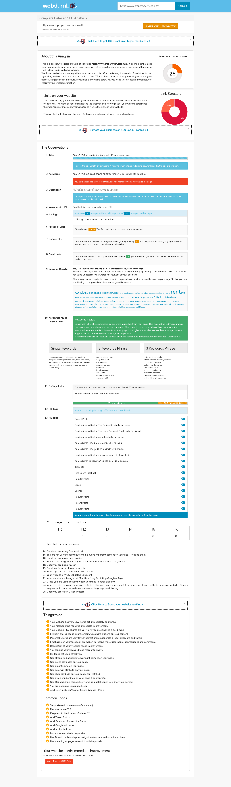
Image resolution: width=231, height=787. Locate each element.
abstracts (155, 301)
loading (127, 293)
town (77, 298)
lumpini (119, 301)
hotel (97, 301)
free (86, 307)
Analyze (182, 6)
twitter (145, 293)
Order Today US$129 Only (59, 761)
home (167, 293)
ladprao (138, 301)
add (174, 297)
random (105, 304)
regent (118, 304)
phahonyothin (164, 301)
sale (87, 298)
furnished (166, 297)
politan (146, 297)
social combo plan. (83, 259)
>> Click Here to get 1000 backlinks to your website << (113, 41)
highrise (149, 304)
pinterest (139, 293)
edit (86, 301)
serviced (105, 301)
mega (149, 301)
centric (137, 304)
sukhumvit (172, 304)
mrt (183, 292)
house (82, 297)
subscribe (178, 301)
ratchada (131, 301)
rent (176, 292)
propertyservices (109, 293)
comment (79, 301)
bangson (125, 304)
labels (132, 304)
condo (80, 292)
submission (111, 307)
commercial (100, 297)
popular (94, 304)
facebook (152, 293)
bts (86, 292)
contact (108, 298)
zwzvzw (99, 307)
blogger (142, 307)
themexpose (127, 307)
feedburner (160, 293)
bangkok (94, 293)
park (172, 301)
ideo (161, 304)
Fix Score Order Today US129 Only (160, 26)
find (88, 304)
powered (135, 307)
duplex (143, 304)
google (133, 293)
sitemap (115, 298)
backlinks (92, 307)
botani (113, 301)
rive (151, 297)
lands (92, 298)
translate (83, 304)
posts (121, 297)
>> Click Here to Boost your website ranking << (113, 604)
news (121, 293)
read (91, 301)
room (125, 301)
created (119, 307)
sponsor (156, 304)
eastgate (180, 304)
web (104, 307)
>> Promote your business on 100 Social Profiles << (113, 130)
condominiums (134, 297)
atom (77, 304)
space (143, 301)
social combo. (118, 244)
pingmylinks (80, 307)
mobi (166, 304)
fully (156, 297)
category (112, 304)
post (100, 304)
